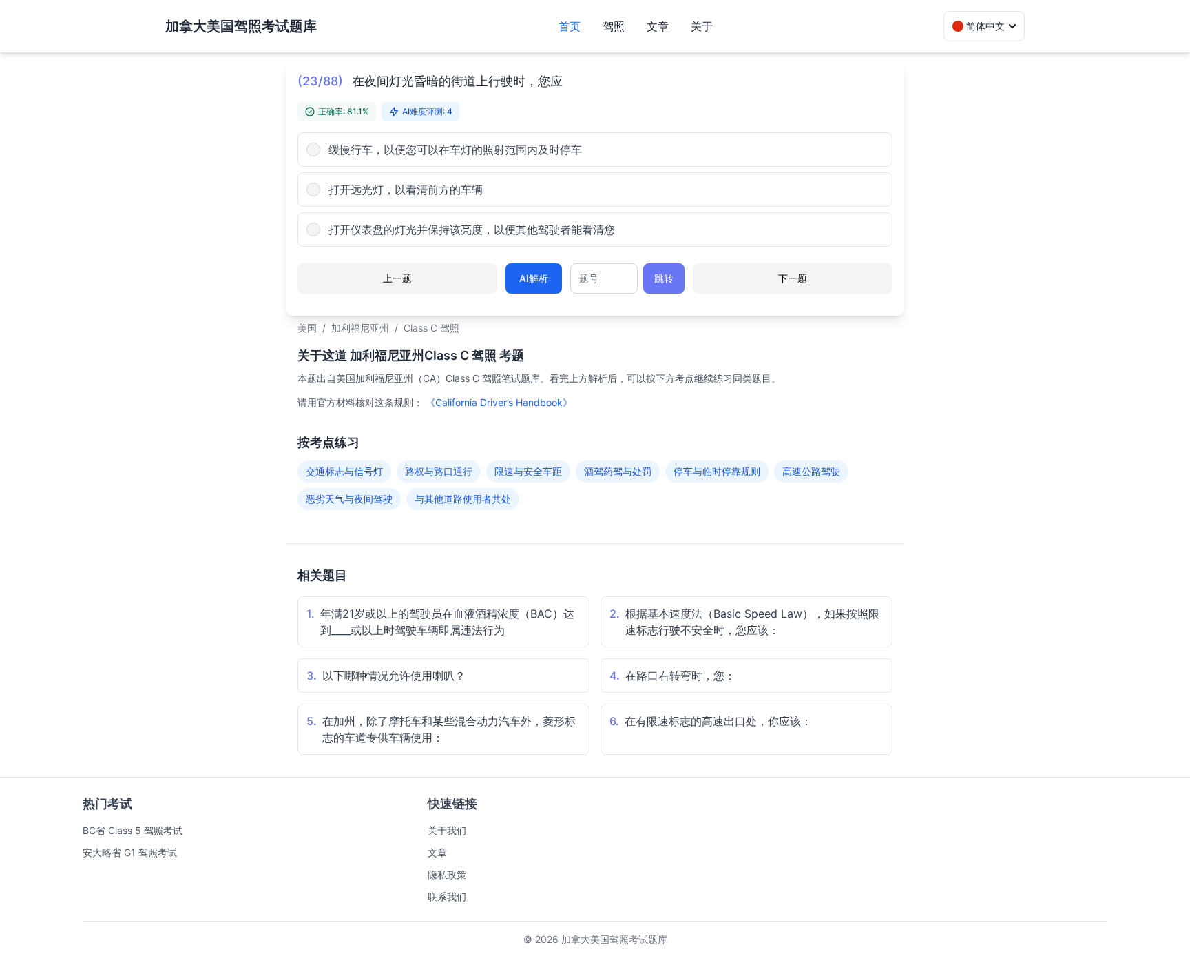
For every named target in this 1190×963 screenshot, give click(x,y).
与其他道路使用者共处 (463, 499)
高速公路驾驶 (811, 471)
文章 (658, 26)
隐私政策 (447, 874)
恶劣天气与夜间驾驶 (349, 499)
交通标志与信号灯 (344, 471)
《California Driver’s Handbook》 (499, 402)
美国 (307, 328)
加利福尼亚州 (360, 328)
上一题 (397, 278)
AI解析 (533, 278)
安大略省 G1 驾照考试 (130, 852)
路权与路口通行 (438, 471)
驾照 (614, 26)
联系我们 (447, 896)
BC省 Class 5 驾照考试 (132, 830)
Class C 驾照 (431, 328)
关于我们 (447, 830)
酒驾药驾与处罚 (617, 471)
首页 (570, 26)
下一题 (792, 278)
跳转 (664, 278)
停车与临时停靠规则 (717, 471)
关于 (702, 26)
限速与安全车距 (528, 471)
